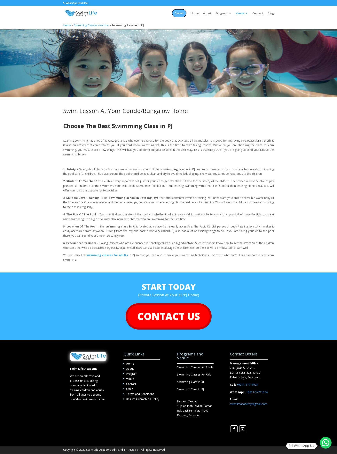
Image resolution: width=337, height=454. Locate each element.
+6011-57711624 (247, 384)
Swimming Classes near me (91, 25)
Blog (271, 13)
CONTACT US (168, 316)
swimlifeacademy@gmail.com (248, 404)
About (207, 13)
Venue (240, 13)
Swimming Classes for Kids (194, 374)
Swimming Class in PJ (190, 389)
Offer (129, 389)
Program (222, 13)
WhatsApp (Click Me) (77, 3)
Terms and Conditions (140, 394)
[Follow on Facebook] (234, 428)
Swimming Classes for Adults (195, 367)
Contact (257, 13)
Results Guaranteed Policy (142, 399)
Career (179, 13)
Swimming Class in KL (191, 382)
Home (195, 13)
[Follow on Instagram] (242, 428)
